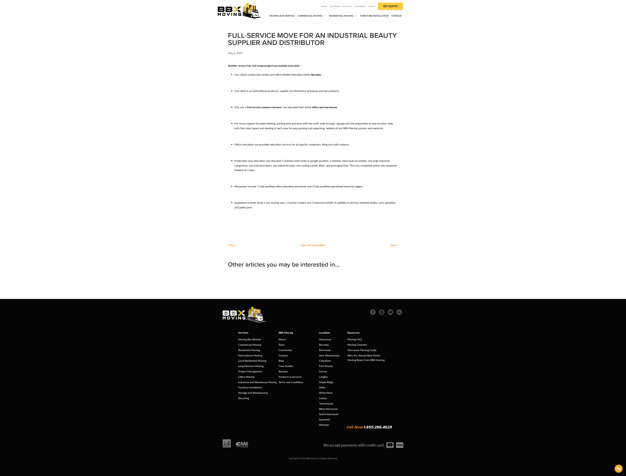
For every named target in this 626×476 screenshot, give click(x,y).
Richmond (325, 350)
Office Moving (246, 377)
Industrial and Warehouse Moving (257, 382)
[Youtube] (390, 312)
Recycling (243, 398)
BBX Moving (286, 332)
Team (281, 344)
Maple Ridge (326, 382)
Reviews (283, 371)
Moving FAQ (360, 6)
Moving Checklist (357, 344)
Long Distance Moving (251, 366)
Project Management (250, 371)
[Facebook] (373, 312)
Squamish (324, 419)
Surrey (323, 371)
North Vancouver (329, 414)
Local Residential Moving (252, 360)
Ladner (323, 398)
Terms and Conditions (291, 382)
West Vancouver (328, 409)
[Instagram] (382, 312)
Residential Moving (341, 15)
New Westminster (329, 355)
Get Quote (390, 6)
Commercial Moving (310, 15)
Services (243, 332)
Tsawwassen (326, 403)
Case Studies (335, 6)
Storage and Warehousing (253, 393)
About (324, 6)
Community (285, 350)
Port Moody (326, 366)
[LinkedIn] (399, 312)
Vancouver (325, 339)
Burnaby (324, 344)
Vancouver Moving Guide (361, 350)
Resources (347, 6)
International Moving (250, 355)
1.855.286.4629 (378, 427)
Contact (371, 6)
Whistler (324, 425)
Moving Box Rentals (282, 15)
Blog (281, 360)
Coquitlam (325, 360)
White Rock (325, 393)
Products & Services (290, 377)
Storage (396, 15)
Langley (323, 377)
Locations (324, 332)
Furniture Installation (374, 15)
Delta (322, 387)
